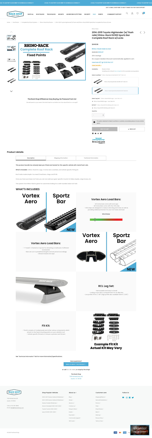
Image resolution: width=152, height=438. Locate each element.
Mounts (61, 14)
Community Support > (75, 418)
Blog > (70, 397)
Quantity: (94, 111)
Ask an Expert (117, 71)
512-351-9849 (15, 405)
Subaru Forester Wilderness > (49, 403)
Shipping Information (61, 158)
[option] (110, 8)
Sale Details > (97, 65)
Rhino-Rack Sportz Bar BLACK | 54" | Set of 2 (116, 91)
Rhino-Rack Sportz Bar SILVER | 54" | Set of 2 (115, 81)
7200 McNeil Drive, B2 (76, 376)
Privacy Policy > (100, 418)
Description (30, 158)
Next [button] (11, 91)
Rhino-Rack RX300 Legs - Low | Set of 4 (104, 101)
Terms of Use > (99, 421)
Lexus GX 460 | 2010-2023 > (49, 412)
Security (87, 14)
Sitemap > (98, 415)
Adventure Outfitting (74, 14)
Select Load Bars (109, 75)
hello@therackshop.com (17, 408)
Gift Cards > (72, 421)
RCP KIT (105, 105)
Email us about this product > (76, 364)
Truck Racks (51, 14)
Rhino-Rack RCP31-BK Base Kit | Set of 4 (104, 108)
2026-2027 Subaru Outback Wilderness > (53, 397)
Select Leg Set (107, 98)
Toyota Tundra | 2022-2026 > (50, 409)
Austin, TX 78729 (76, 379)
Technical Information (91, 158)
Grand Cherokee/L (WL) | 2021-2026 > (52, 406)
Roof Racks (40, 14)
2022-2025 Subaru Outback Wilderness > (53, 400)
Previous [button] (11, 32)
